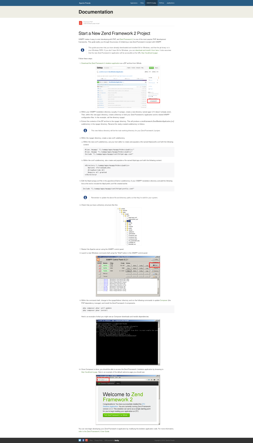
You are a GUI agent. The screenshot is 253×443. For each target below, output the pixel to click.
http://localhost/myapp (89, 372)
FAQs (142, 3)
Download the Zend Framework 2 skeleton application (100, 63)
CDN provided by (109, 440)
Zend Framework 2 (126, 39)
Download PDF (91, 22)
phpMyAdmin (170, 3)
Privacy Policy (98, 440)
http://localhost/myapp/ (149, 53)
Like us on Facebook (83, 440)
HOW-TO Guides (151, 3)
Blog (91, 440)
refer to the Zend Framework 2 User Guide (94, 431)
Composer (163, 300)
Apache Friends (85, 3)
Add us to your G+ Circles (86, 440)
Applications (133, 3)
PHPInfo (161, 3)
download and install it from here (147, 50)
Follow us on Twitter (80, 440)
